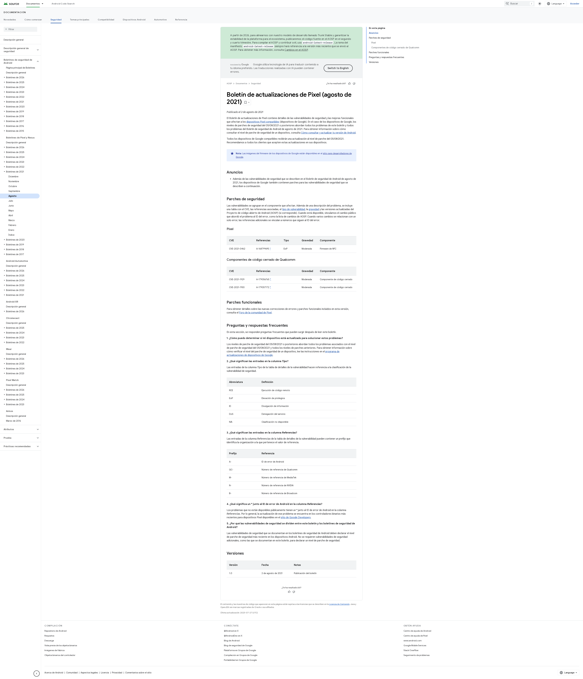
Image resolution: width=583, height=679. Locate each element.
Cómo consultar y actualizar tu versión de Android (328, 132)
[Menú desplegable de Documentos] (44, 3)
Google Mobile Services (415, 645)
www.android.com (413, 640)
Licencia (105, 672)
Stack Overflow (411, 650)
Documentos (33, 3)
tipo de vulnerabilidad (293, 209)
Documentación (15, 12)
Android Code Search (63, 3)
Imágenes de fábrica (54, 650)
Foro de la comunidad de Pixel (255, 312)
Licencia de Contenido (339, 604)
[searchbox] (20, 29)
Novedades (10, 19)
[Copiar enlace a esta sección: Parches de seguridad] (267, 199)
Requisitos (49, 635)
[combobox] (519, 3)
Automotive (160, 19)
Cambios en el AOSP (296, 50)
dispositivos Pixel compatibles (262, 121)
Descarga (49, 640)
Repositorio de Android (55, 630)
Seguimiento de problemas (417, 655)
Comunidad (72, 672)
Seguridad (56, 19)
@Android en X (231, 630)
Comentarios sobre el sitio (138, 672)
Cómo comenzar (33, 19)
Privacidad (117, 672)
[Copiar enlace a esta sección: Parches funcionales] (265, 302)
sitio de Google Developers (296, 517)
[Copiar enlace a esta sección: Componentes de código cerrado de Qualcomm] (298, 260)
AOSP (229, 83)
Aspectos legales (89, 672)
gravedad (314, 209)
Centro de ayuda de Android (417, 630)
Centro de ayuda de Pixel (416, 635)
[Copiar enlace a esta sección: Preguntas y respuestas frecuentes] (291, 326)
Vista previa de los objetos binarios (60, 645)
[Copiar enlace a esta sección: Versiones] (247, 553)
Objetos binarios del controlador (59, 655)
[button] (18, 50)
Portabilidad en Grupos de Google (240, 660)
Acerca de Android (53, 672)
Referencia (181, 19)
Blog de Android (232, 640)
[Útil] (349, 83)
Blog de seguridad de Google (238, 645)
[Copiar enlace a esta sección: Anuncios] (246, 172)
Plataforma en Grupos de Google (240, 650)
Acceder (574, 3)
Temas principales (79, 19)
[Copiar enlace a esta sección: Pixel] (236, 229)
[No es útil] (354, 83)
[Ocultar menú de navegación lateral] (37, 673)
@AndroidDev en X (233, 635)
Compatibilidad (106, 19)
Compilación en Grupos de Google (240, 655)
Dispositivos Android (134, 19)
